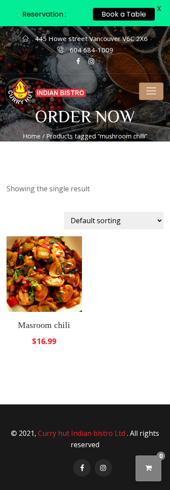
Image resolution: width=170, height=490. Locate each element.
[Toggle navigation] (151, 91)
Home (32, 135)
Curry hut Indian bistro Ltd (82, 433)
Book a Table (124, 14)
